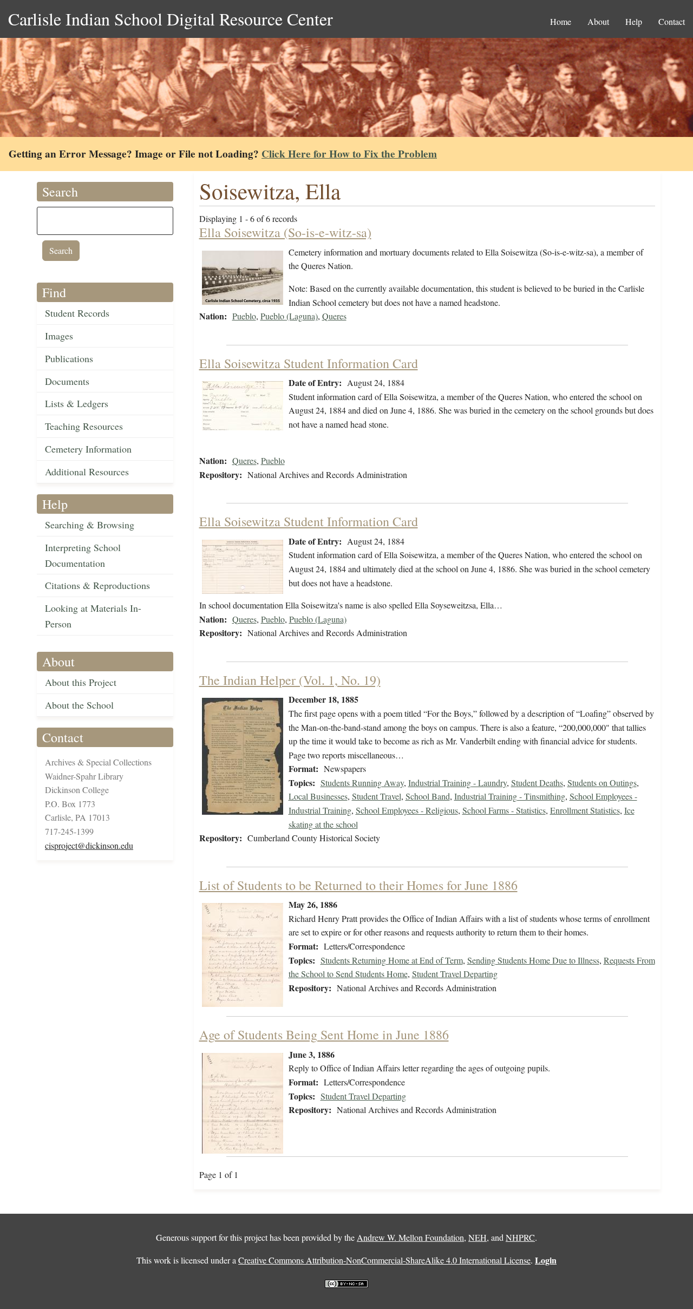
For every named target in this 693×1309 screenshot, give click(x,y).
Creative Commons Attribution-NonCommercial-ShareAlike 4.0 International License (384, 1260)
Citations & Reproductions (97, 585)
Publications (69, 358)
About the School (79, 704)
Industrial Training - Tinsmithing (509, 796)
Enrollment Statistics (585, 810)
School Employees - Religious (407, 810)
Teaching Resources (84, 426)
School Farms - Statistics (504, 810)
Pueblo (244, 316)
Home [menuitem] (560, 21)
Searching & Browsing (89, 524)
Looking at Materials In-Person (93, 615)
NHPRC (520, 1237)
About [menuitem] (598, 21)
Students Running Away (362, 782)
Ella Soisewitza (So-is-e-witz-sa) (285, 232)
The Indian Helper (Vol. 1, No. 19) (290, 680)
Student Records (77, 312)
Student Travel (376, 796)
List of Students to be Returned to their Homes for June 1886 (358, 885)
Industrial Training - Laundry (457, 782)
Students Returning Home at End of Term (392, 960)
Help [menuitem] (633, 21)
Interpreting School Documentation (83, 555)
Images (59, 335)
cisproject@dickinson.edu (89, 845)
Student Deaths (537, 782)
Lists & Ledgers (76, 403)
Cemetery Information (88, 448)
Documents (67, 381)
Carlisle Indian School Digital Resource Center (170, 18)
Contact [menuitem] (671, 21)
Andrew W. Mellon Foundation (410, 1237)
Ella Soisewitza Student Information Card (308, 363)
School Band (428, 796)
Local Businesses (318, 796)
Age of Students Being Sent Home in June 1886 (324, 1034)
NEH (477, 1237)
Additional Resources (87, 471)
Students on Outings (602, 782)
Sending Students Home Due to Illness (533, 960)
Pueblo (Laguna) (289, 316)
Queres (334, 316)
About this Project (80, 682)
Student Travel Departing (455, 973)
